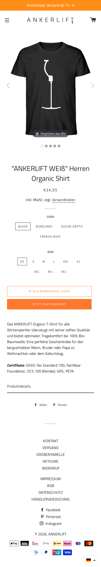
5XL (64, 272)
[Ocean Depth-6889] (50, 146)
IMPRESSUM (50, 479)
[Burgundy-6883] (46, 146)
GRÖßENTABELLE (50, 454)
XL (79, 261)
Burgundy (44, 226)
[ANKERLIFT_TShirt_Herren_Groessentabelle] (59, 146)
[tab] (50, 386)
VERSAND (50, 447)
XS (22, 261)
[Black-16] (42, 146)
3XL (36, 272)
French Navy (50, 237)
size (50, 251)
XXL (66, 261)
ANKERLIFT (57, 534)
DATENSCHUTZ (51, 492)
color (50, 216)
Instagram (53, 523)
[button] (90, 560)
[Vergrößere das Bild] (50, 87)
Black (23, 226)
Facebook (53, 510)
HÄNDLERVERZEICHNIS (50, 499)
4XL (50, 272)
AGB (50, 485)
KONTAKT (50, 441)
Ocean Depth (72, 226)
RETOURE (50, 461)
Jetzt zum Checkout (49, 304)
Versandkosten (63, 199)
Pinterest (53, 516)
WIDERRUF (50, 468)
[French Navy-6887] (54, 146)
